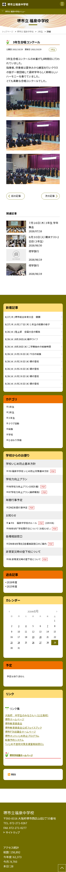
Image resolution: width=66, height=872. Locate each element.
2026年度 (12, 582)
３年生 (11, 417)
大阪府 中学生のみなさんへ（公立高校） (27, 715)
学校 (10, 434)
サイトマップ (13, 832)
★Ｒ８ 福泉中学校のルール (31, 522)
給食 (10, 429)
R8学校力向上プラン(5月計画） (26, 486)
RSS (13, 774)
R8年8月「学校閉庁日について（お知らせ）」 (32, 528)
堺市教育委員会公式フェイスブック (23, 727)
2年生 (11, 412)
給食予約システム (14, 740)
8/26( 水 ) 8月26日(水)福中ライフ (21, 339)
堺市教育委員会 (13, 723)
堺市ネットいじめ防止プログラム (22, 736)
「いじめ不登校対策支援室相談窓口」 (24, 744)
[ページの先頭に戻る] (62, 868)
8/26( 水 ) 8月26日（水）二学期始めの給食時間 (28, 346)
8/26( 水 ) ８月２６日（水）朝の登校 (22, 361)
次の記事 (50, 196)
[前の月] (9, 611)
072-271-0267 (18, 823)
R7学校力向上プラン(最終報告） (27, 492)
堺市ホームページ (14, 719)
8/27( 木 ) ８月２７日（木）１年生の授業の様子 (27, 324)
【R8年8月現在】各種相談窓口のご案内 (30, 543)
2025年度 (12, 586)
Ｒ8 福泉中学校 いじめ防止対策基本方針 (31, 471)
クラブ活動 (13, 423)
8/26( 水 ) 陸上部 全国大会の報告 (22, 331)
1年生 (11, 406)
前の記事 (16, 196)
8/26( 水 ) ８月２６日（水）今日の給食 (23, 354)
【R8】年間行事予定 (20, 507)
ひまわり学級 (15, 440)
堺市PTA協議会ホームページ (20, 731)
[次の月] (56, 611)
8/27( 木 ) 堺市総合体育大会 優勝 (22, 316)
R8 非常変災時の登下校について (27, 559)
